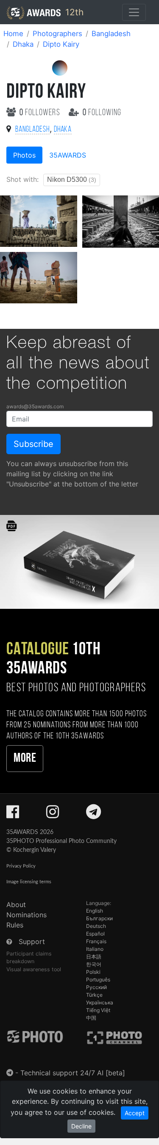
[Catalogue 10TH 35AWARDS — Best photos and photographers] (79, 561)
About (16, 904)
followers (41, 112)
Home (13, 33)
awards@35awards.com (35, 406)
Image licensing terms (28, 881)
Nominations (26, 914)
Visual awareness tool (33, 969)
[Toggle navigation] (134, 12)
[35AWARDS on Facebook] (12, 814)
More (25, 758)
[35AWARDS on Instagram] (52, 814)
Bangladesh (111, 33)
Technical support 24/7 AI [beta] (72, 1073)
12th (73, 12)
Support (32, 941)
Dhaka (23, 44)
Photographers (57, 33)
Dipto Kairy (61, 44)
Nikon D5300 (71, 179)
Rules (14, 925)
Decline (81, 1126)
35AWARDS (67, 155)
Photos (24, 155)
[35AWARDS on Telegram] (93, 814)
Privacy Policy (21, 866)
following (102, 112)
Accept (135, 1113)
